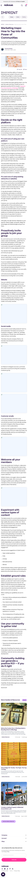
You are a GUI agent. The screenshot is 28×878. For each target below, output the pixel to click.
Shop (3, 841)
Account (4, 838)
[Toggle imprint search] (2, 17)
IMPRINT (2, 24)
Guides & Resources (9, 24)
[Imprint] (9, 12)
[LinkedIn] (12, 868)
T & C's (11, 870)
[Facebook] (4, 868)
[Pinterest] (10, 868)
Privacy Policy (6, 851)
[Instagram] (2, 868)
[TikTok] (7, 868)
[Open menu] (2, 5)
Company (4, 835)
